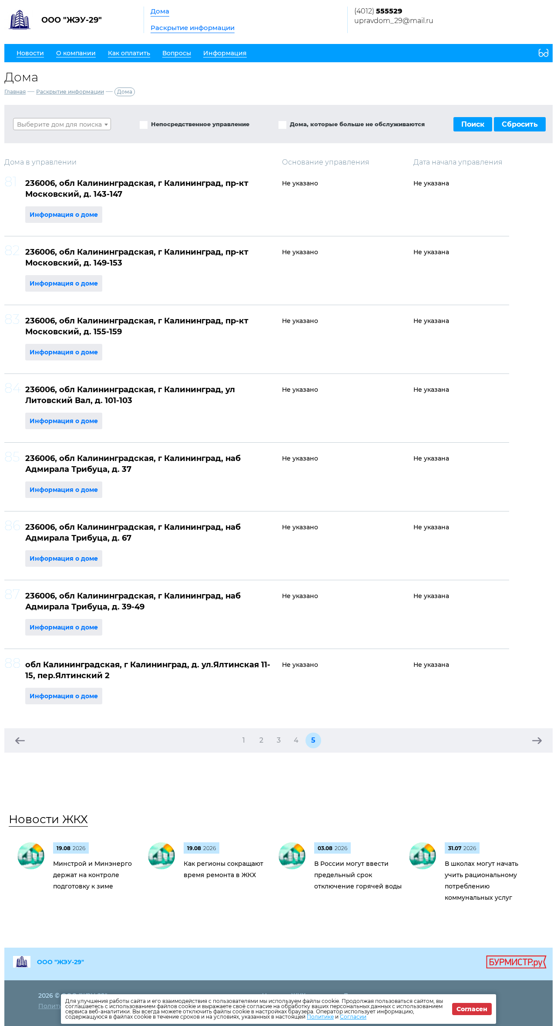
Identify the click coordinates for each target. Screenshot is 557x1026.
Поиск (472, 124)
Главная (15, 91)
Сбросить (520, 124)
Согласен (471, 1009)
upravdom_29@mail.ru (393, 21)
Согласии (353, 1016)
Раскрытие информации (193, 28)
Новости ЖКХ (48, 819)
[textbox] (62, 124)
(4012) (378, 11)
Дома (160, 11)
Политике (320, 1016)
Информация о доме (64, 215)
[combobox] (62, 124)
